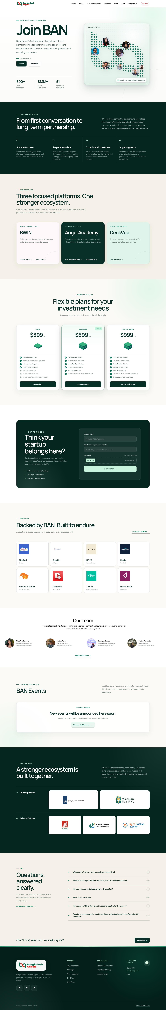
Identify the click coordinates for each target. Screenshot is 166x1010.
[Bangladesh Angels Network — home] (25, 3)
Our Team (71, 982)
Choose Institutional (128, 384)
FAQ (123, 3)
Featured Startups (94, 3)
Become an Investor (105, 966)
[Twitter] (34, 988)
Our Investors (72, 974)
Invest (21, 64)
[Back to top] (147, 963)
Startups (70, 970)
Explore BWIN (26, 259)
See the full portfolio (141, 532)
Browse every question (26, 906)
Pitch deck (110, 455)
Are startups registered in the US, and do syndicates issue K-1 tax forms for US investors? (103, 915)
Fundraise (34, 64)
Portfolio (107, 3)
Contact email (88, 434)
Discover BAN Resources (83, 725)
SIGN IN (145, 3)
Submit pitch (110, 469)
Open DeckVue (116, 259)
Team (116, 3)
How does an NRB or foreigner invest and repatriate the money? (97, 906)
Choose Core (37, 384)
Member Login (102, 974)
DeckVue (70, 978)
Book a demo (91, 259)
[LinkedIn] (19, 988)
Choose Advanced (83, 384)
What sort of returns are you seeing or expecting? (91, 872)
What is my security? (79, 897)
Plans (81, 3)
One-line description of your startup (96, 445)
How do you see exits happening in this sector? (90, 889)
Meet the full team (83, 655)
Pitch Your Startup (104, 970)
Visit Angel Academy (73, 259)
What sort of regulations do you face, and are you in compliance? (98, 880)
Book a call (41, 259)
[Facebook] (27, 988)
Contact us (142, 940)
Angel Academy (73, 966)
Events (73, 3)
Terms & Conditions (143, 1005)
